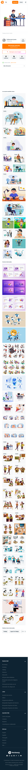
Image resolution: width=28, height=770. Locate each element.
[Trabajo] (8, 511)
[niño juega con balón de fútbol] (8, 243)
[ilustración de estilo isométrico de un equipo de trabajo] (8, 266)
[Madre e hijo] (19, 276)
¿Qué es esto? (13, 62)
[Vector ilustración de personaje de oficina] (8, 189)
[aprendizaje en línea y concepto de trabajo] (7, 296)
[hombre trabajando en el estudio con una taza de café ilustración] (8, 179)
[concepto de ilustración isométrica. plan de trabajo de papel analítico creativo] (7, 131)
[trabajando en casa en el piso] (13, 199)
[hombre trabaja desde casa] (13, 229)
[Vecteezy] (2, 2)
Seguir (23, 41)
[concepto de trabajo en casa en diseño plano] (8, 140)
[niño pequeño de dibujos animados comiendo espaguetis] (8, 276)
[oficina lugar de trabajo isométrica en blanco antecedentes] (9, 699)
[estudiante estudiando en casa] (13, 214)
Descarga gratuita (14, 46)
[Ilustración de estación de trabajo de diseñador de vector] (13, 101)
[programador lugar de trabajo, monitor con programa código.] (7, 461)
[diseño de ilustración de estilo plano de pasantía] (7, 168)
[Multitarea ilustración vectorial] (9, 286)
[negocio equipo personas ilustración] (8, 523)
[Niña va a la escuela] (8, 255)
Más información (7, 66)
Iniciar (21, 2)
